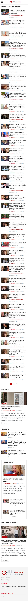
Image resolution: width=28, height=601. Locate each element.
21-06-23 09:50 (12, 121)
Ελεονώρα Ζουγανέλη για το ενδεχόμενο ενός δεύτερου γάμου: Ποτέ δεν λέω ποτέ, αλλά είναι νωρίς (17, 55)
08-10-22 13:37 (12, 275)
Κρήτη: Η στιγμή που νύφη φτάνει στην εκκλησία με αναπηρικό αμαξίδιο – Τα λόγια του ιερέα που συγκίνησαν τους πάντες (17, 502)
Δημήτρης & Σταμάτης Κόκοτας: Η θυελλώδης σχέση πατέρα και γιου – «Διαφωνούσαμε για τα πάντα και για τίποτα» (13, 542)
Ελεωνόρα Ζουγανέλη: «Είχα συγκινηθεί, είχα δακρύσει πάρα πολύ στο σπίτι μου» (17, 252)
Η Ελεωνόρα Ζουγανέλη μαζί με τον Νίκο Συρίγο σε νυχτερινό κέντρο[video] (17, 142)
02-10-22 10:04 (19, 283)
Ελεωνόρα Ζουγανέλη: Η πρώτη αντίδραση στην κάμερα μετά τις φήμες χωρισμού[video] (16, 306)
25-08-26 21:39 (19, 545)
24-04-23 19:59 (19, 137)
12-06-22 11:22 (19, 356)
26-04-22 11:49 (19, 379)
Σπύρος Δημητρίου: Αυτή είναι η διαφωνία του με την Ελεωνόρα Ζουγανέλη (16, 260)
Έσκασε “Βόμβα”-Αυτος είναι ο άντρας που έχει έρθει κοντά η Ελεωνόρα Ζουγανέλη (16, 177)
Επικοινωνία (5, 588)
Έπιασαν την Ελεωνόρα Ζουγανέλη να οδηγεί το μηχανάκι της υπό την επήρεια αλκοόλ (17, 12)
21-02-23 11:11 (19, 239)
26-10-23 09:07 (19, 58)
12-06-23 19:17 (19, 129)
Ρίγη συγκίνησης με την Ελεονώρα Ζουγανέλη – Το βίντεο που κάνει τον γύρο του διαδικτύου (17, 296)
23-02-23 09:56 (19, 211)
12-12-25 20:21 (12, 17)
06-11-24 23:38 (12, 39)
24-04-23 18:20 (19, 145)
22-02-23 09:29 (12, 231)
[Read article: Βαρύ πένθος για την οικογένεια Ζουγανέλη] (5, 361)
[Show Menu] (2, 2)
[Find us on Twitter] (3, 597)
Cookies (14, 586)
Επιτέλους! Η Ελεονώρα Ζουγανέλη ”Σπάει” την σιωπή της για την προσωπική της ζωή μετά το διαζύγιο (17, 126)
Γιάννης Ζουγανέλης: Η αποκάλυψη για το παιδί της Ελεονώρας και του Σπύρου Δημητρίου (17, 244)
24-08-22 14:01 (19, 337)
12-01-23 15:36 (19, 247)
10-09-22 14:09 (12, 301)
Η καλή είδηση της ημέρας (10, 474)
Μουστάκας (13, 58)
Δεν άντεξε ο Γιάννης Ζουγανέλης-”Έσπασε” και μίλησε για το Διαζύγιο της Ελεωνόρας (17, 197)
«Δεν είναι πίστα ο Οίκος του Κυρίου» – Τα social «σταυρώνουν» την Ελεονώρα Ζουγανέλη (17, 375)
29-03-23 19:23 (19, 200)
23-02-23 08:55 (19, 219)
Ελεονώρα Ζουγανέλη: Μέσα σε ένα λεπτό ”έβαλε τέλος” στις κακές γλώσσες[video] (17, 367)
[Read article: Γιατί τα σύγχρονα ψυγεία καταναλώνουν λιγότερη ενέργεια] (14, 398)
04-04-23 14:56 (19, 163)
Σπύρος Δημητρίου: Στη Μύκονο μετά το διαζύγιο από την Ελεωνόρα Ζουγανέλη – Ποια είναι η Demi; (17, 116)
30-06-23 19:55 (19, 111)
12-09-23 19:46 (12, 82)
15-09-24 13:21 (12, 50)
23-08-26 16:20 (13, 516)
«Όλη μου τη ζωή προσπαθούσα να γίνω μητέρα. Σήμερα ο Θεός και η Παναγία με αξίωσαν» (13, 479)
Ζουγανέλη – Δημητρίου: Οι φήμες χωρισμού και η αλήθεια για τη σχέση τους (17, 326)
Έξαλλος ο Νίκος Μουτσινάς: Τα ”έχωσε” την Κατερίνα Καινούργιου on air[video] (18, 134)
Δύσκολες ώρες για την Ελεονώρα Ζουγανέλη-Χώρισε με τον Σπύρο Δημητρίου (17, 236)
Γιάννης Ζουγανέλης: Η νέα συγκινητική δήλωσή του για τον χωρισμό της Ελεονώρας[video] (16, 216)
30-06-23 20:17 (12, 101)
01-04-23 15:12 (12, 192)
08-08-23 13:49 (19, 90)
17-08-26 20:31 (19, 410)
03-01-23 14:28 (19, 263)
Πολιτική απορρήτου (22, 586)
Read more (6, 423)
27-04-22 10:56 (19, 371)
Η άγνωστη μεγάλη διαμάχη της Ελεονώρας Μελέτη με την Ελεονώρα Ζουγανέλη (16, 150)
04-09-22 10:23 (19, 329)
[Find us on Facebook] (1, 597)
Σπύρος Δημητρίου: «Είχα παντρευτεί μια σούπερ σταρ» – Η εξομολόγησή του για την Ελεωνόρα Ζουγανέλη (17, 76)
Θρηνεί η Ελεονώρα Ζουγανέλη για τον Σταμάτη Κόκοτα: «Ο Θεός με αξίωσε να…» (17, 280)
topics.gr (7, 579)
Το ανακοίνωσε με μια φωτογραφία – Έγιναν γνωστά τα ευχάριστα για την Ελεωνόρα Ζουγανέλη (17, 288)
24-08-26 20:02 (20, 483)
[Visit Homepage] (15, 2)
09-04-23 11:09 (19, 153)
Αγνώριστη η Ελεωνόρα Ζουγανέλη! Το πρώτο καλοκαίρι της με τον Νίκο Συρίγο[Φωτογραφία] (17, 86)
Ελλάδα (4, 403)
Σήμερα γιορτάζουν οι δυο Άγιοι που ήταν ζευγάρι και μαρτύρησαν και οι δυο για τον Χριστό (17, 434)
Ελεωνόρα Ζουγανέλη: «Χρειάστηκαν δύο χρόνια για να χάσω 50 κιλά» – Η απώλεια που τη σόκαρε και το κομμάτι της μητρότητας (17, 64)
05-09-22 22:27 (12, 321)
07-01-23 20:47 (19, 255)
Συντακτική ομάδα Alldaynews (17, 15)
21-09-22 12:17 (19, 291)
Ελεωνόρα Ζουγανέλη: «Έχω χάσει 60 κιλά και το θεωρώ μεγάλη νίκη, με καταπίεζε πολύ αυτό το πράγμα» (17, 33)
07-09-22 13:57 (19, 309)
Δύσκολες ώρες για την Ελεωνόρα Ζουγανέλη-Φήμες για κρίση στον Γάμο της (17, 334)
